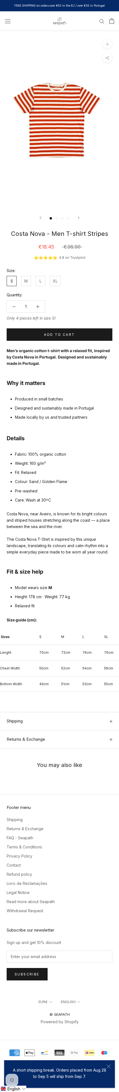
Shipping (15, 721)
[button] (13, 1089)
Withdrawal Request (25, 910)
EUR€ (43, 1001)
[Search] (101, 21)
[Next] (78, 218)
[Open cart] (111, 21)
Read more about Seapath (31, 901)
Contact (14, 865)
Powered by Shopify (60, 1021)
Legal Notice (18, 892)
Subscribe (27, 974)
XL (55, 281)
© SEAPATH (60, 1014)
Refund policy (19, 874)
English (68, 1001)
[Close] (109, 1066)
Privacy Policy (19, 856)
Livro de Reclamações (27, 883)
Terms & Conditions (24, 847)
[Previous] (40, 218)
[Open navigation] (8, 21)
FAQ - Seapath (20, 837)
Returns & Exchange (26, 739)
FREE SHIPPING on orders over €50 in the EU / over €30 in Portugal (59, 5)
